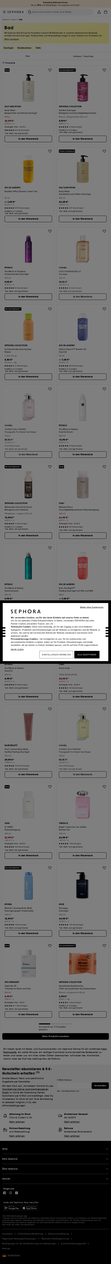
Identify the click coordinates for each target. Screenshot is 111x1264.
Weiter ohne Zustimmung (91, 607)
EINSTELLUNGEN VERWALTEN (56, 654)
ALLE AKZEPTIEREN (86, 654)
